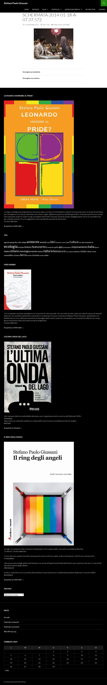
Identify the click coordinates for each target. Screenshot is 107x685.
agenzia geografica (11, 242)
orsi (63, 251)
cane (63, 242)
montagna (25, 251)
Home (26, 9)
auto (48, 242)
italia (91, 247)
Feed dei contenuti (11, 622)
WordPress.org (10, 631)
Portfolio (56, 9)
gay (61, 246)
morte (34, 251)
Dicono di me (90, 9)
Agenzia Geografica (72, 9)
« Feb (7, 670)
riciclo (83, 251)
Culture (74, 242)
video (46, 255)
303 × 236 (46, 25)
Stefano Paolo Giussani (16, 3)
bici (52, 242)
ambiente (32, 242)
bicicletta (58, 242)
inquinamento (79, 246)
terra (23, 255)
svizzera (16, 255)
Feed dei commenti (11, 627)
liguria (97, 247)
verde (42, 255)
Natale (40, 251)
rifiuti (89, 251)
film (45, 246)
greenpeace (67, 247)
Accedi (7, 617)
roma (94, 251)
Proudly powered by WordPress (15, 682)
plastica (77, 252)
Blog (44, 9)
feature (28, 247)
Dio (80, 242)
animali (43, 242)
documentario (87, 242)
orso (67, 252)
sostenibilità (8, 255)
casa (67, 242)
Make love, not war (61, 25)
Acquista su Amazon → (13, 428)
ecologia (11, 246)
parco (71, 252)
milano (14, 251)
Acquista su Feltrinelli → (14, 226)
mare (7, 251)
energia (21, 247)
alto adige (22, 242)
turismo (35, 255)
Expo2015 (35, 9)
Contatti (102, 9)
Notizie (57, 251)
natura (48, 251)
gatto (57, 247)
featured (37, 246)
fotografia (50, 247)
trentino (29, 255)
